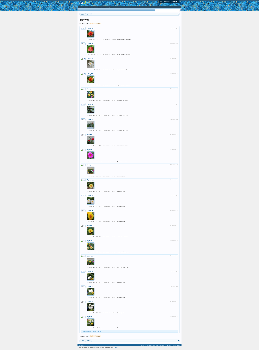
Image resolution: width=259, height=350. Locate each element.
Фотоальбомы (91, 7)
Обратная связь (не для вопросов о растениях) (153, 345)
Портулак (90, 28)
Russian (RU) (82, 345)
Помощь (169, 345)
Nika (94, 100)
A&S (94, 39)
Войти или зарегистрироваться (169, 1)
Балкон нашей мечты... (123, 236)
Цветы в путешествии (122, 100)
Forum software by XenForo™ (92, 347)
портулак (90, 134)
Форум (83, 7)
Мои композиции (121, 176)
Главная (174, 345)
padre (116, 347)
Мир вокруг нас (121, 312)
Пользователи (102, 7)
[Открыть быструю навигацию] (178, 14)
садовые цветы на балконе (124, 39)
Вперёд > (98, 23)
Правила (111, 7)
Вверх (178, 345)
